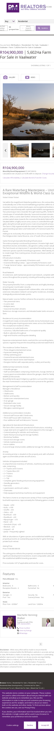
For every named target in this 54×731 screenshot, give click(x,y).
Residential (26, 45)
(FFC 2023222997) (23, 624)
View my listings (25, 630)
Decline (30, 725)
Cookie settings (12, 725)
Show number (24, 628)
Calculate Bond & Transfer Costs (34, 177)
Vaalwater (44, 45)
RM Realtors (15, 45)
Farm (11, 47)
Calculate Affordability (11, 177)
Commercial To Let (7, 688)
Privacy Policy (30, 707)
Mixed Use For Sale (22, 688)
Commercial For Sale (31, 685)
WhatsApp (23, 633)
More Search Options (28, 28)
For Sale (35, 45)
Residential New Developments (11, 685)
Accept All (45, 725)
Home (9, 683)
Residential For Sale (20, 683)
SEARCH (44, 28)
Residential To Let (34, 683)
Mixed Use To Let (37, 688)
